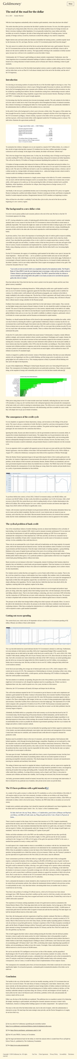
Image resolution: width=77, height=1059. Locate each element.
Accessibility (63, 1054)
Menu (70, 4)
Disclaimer (71, 1054)
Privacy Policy (54, 1054)
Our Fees (34, 1054)
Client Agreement (43, 1054)
